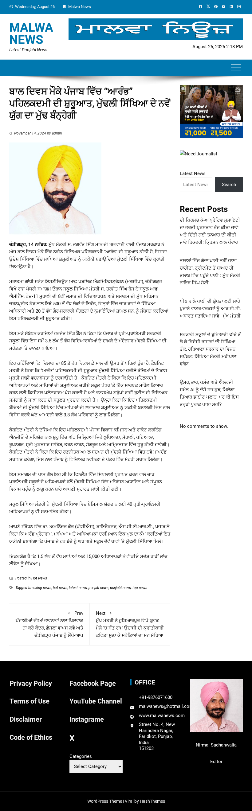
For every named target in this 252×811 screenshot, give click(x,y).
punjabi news (120, 588)
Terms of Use (29, 701)
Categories (80, 756)
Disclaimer (26, 719)
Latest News (193, 173)
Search (229, 184)
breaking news (39, 588)
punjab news (98, 588)
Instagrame (86, 719)
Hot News (39, 578)
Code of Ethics (31, 737)
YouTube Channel (95, 701)
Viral (129, 801)
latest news (78, 588)
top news (139, 588)
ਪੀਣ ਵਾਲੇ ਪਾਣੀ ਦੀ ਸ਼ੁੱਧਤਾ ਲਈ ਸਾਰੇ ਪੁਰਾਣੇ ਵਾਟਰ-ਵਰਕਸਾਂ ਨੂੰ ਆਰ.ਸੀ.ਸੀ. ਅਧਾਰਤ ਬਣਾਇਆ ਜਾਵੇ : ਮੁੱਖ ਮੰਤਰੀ (210, 308)
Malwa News (31, 33)
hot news (60, 588)
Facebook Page (92, 683)
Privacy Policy (31, 683)
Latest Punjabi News (28, 49)
